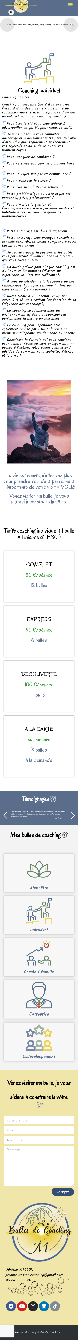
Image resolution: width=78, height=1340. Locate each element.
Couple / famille (39, 972)
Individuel (39, 930)
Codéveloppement (39, 1057)
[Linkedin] (44, 1306)
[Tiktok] (55, 1306)
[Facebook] (11, 1306)
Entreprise (39, 1014)
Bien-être (39, 888)
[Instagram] (33, 1306)
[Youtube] (22, 1306)
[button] (70, 4)
